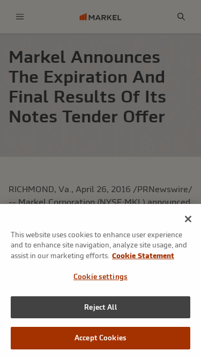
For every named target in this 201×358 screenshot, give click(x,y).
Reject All (100, 307)
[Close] (188, 219)
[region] (100, 281)
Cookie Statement (143, 256)
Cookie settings (100, 277)
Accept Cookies (100, 338)
